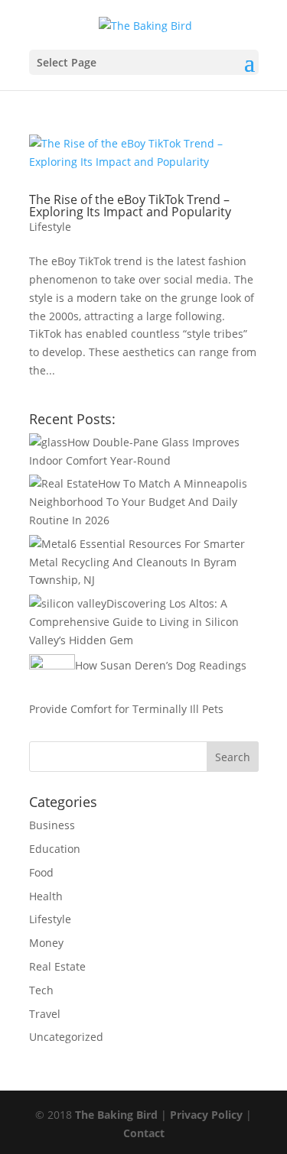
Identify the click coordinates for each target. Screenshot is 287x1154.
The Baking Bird (116, 1114)
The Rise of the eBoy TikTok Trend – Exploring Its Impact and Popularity (130, 205)
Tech (41, 990)
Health (46, 896)
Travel (44, 1014)
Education (54, 848)
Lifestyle (50, 226)
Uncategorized (66, 1036)
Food (41, 872)
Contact (144, 1133)
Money (46, 942)
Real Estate (57, 966)
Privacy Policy (206, 1114)
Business (52, 825)
